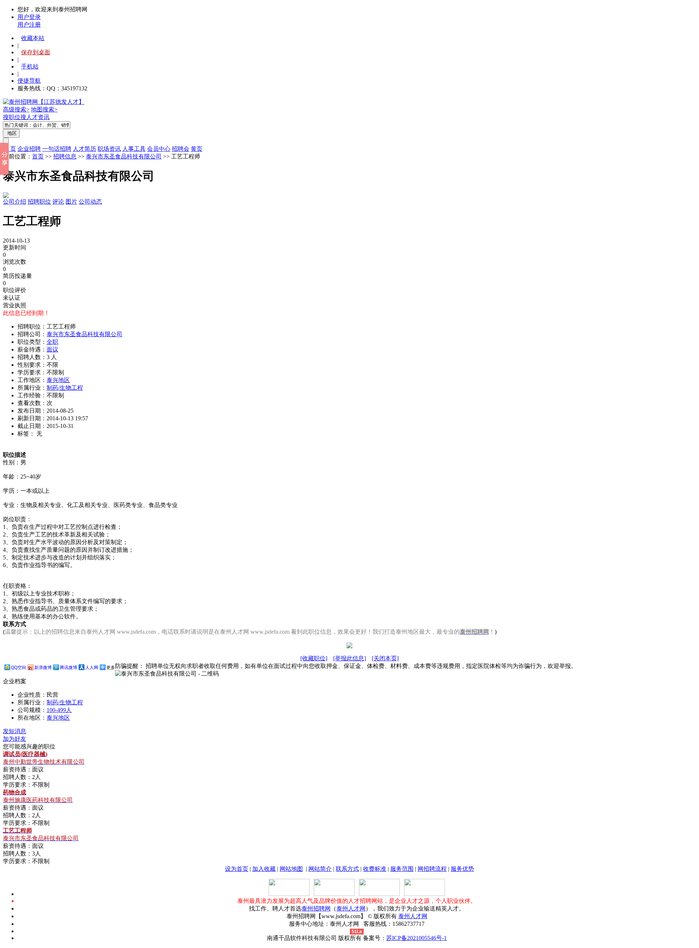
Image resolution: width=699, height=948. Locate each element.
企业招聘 (29, 149)
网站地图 (291, 869)
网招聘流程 (432, 869)
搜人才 (29, 117)
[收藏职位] (313, 658)
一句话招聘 (56, 149)
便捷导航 (29, 81)
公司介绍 (14, 201)
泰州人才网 (351, 908)
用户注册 (29, 24)
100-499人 (59, 710)
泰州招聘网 (316, 908)
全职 (52, 342)
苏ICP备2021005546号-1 (416, 938)
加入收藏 (264, 869)
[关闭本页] (385, 658)
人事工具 (134, 149)
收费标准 (374, 869)
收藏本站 (32, 38)
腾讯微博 (68, 667)
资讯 (44, 117)
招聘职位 (39, 201)
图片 (71, 201)
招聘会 (180, 149)
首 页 (9, 149)
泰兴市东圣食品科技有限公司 (124, 156)
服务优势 (462, 869)
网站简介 (320, 869)
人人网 (91, 667)
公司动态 (90, 201)
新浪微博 (43, 667)
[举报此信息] (349, 658)
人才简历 (84, 149)
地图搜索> (44, 109)
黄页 (196, 149)
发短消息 (14, 731)
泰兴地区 (58, 380)
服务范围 (402, 869)
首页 (38, 156)
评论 (58, 201)
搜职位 (11, 117)
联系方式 (347, 869)
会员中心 (158, 149)
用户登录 (29, 17)
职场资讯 (109, 149)
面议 (52, 349)
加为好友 (14, 739)
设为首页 (236, 869)
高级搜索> (16, 109)
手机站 (30, 66)
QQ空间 (18, 667)
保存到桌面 (35, 52)
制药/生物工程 (65, 388)
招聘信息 (64, 156)
